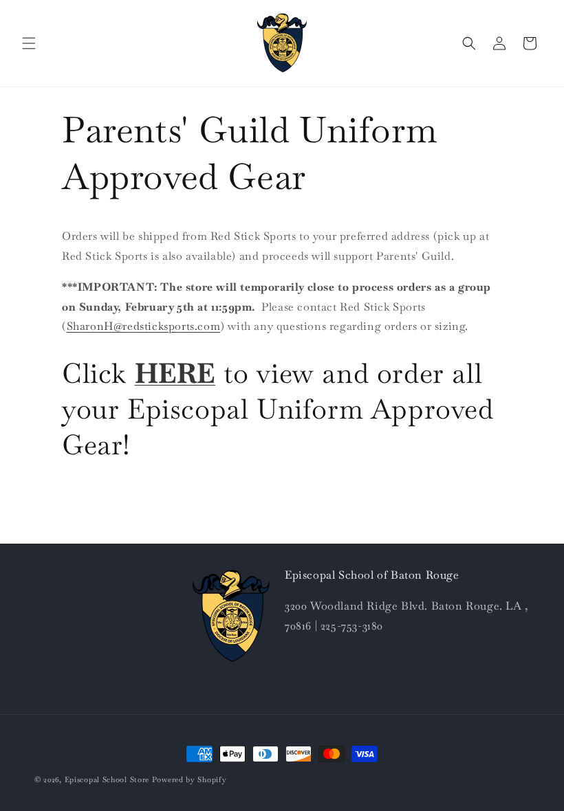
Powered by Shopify (189, 779)
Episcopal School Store (107, 779)
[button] (29, 43)
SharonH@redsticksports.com (144, 326)
